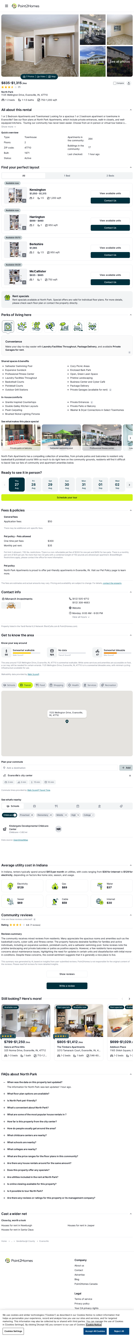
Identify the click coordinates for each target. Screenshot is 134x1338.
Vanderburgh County (25, 1241)
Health (75, 685)
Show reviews (67, 974)
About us (79, 1265)
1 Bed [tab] (67, 175)
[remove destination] (130, 775)
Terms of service (83, 1299)
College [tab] (88, 815)
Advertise (80, 1274)
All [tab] (23, 175)
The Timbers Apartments (71, 1046)
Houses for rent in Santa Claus (17, 1229)
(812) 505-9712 (80, 598)
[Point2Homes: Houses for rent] (26, 5)
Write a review (67, 985)
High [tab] (75, 815)
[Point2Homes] (19, 1260)
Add (128, 767)
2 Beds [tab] (110, 175)
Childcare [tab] (9, 815)
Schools (11, 685)
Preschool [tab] (26, 815)
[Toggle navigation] (6, 6)
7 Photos (30, 76)
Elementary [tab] (45, 815)
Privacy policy (82, 1303)
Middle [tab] (62, 815)
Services (92, 685)
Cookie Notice (93, 1324)
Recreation (110, 685)
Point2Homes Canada (86, 1283)
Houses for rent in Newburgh (16, 1225)
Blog (77, 1279)
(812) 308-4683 (81, 602)
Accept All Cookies (95, 1331)
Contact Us (110, 200)
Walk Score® (33, 674)
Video (42, 76)
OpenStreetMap (20, 840)
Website (76, 607)
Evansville (44, 1241)
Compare (120, 83)
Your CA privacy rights (86, 1308)
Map (53, 76)
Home (4, 1241)
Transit (27, 685)
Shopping (58, 685)
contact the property (112, 583)
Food (42, 685)
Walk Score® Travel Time (38, 790)
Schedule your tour (67, 497)
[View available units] (15, 195)
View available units (110, 193)
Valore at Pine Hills (14, 1046)
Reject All (119, 1331)
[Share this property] (128, 83)
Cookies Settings (13, 1331)
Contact (79, 1270)
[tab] (8, 326)
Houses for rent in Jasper (81, 1225)
